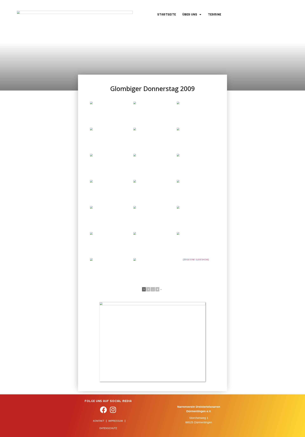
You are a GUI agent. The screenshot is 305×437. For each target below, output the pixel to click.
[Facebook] (103, 410)
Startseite (166, 14)
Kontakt (98, 421)
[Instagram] (113, 410)
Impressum (115, 421)
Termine (214, 14)
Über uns (189, 14)
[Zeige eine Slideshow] (196, 259)
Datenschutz (108, 428)
